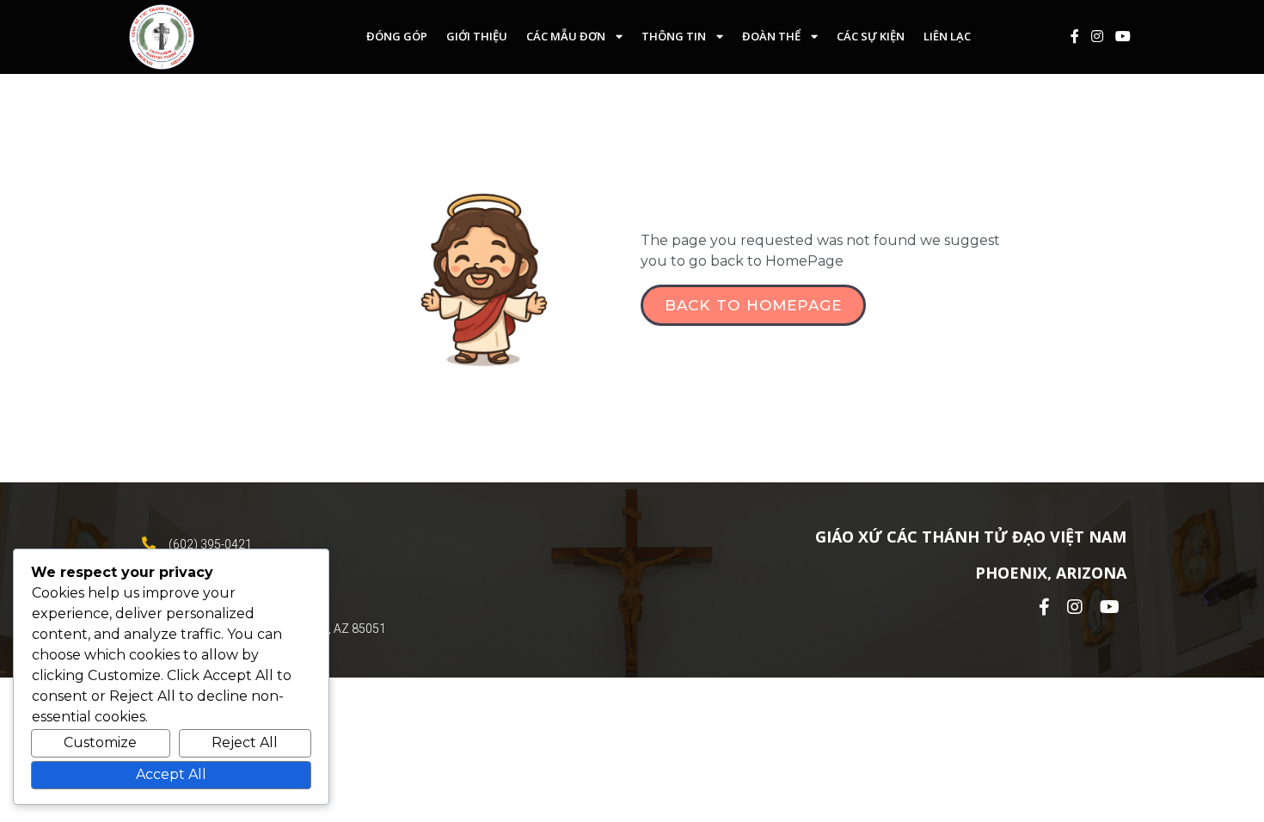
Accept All (171, 774)
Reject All (245, 742)
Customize (100, 742)
